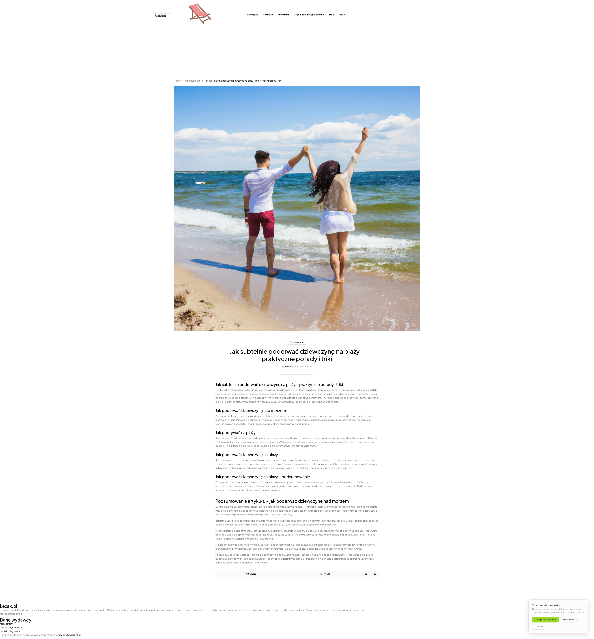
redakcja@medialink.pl (69, 634)
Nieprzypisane (192, 80)
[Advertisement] (297, 52)
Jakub (288, 366)
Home (177, 80)
